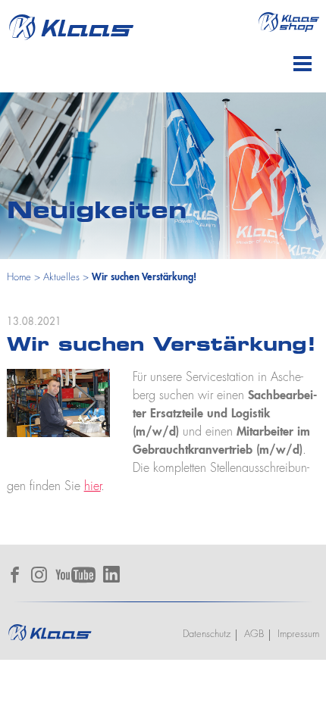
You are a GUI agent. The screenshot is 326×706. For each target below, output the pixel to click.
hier (92, 487)
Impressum (298, 634)
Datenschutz (206, 634)
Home (19, 278)
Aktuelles (61, 278)
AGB (254, 634)
